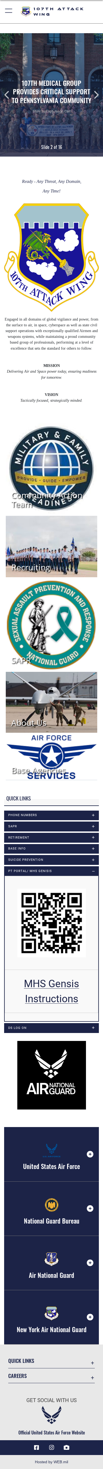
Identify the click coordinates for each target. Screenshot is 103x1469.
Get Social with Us (51, 1400)
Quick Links (21, 1361)
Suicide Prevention (25, 860)
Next (92, 94)
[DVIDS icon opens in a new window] (66, 1447)
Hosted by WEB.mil (51, 1462)
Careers (17, 1376)
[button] (9, 11)
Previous (10, 94)
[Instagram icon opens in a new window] (52, 1447)
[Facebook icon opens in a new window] (36, 1447)
